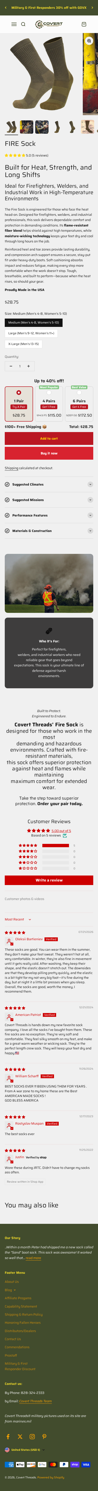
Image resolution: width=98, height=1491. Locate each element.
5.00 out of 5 (61, 830)
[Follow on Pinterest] (44, 1436)
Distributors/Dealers (20, 1331)
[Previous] (5, 7)
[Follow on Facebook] (8, 1436)
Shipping (11, 468)
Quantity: (12, 356)
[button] (15, 155)
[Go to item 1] (11, 127)
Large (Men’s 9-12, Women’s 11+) (31, 332)
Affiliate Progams (18, 1298)
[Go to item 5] (72, 127)
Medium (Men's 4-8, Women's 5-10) (34, 322)
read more (33, 1257)
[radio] (19, 404)
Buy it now (49, 453)
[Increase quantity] (28, 366)
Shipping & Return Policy (24, 1314)
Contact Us (13, 1339)
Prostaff (11, 1355)
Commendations (17, 1347)
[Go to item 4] (57, 127)
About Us (12, 1281)
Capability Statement (21, 1306)
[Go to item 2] (26, 127)
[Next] (92, 7)
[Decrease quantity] (11, 366)
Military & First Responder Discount (20, 1366)
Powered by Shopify (50, 1477)
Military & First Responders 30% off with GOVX (49, 7)
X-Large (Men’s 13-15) (24, 343)
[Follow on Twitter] (20, 1436)
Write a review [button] (49, 880)
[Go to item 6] (87, 127)
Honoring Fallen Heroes (23, 1322)
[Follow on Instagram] (32, 1436)
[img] (15, 932)
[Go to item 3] (42, 127)
